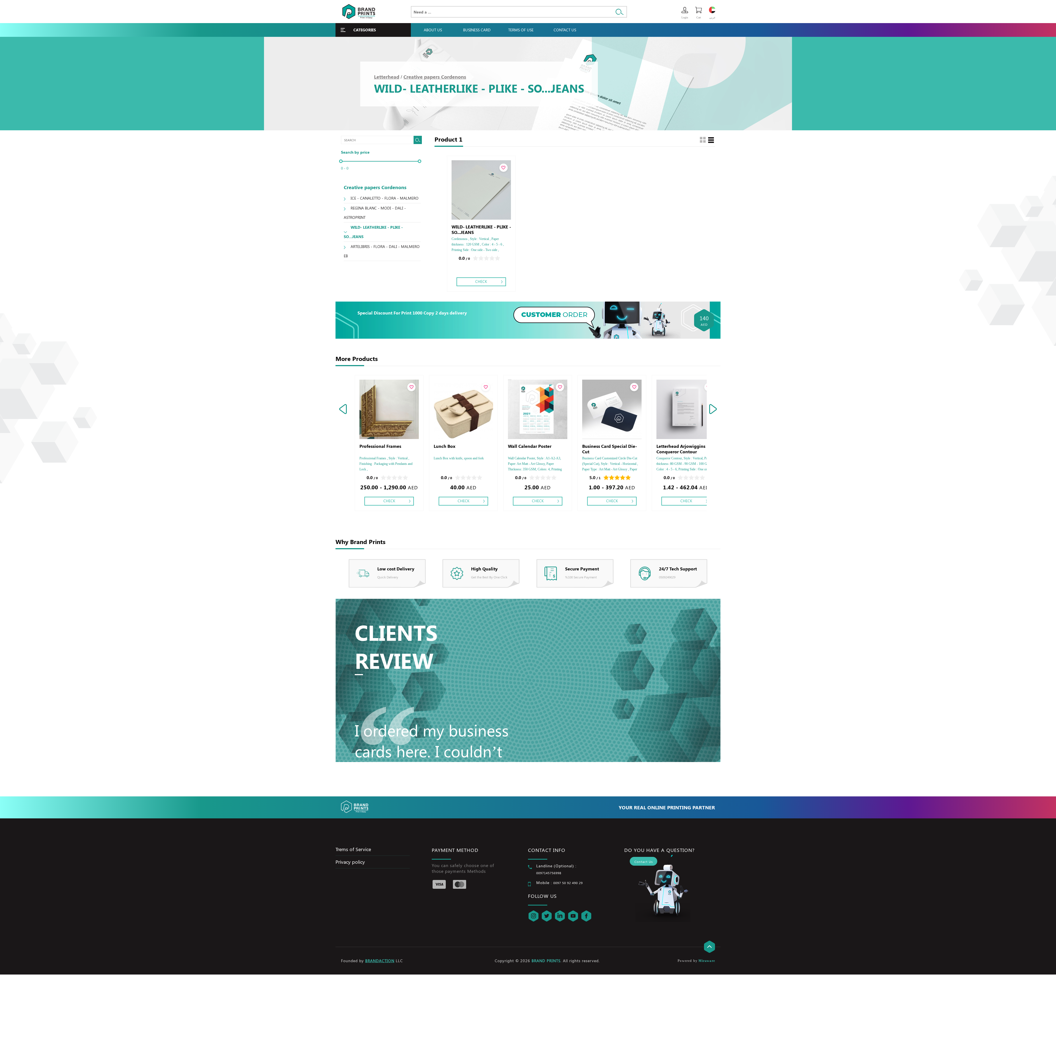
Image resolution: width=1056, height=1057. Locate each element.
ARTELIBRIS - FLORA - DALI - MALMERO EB (382, 251)
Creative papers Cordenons (434, 76)
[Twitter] (546, 915)
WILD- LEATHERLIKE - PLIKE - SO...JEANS (373, 232)
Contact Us (565, 29)
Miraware (706, 961)
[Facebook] (586, 915)
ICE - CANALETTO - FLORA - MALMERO (385, 198)
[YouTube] (573, 915)
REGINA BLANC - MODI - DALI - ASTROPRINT (375, 212)
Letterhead (386, 76)
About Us (433, 29)
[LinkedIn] (559, 915)
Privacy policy (350, 862)
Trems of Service (353, 849)
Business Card (477, 29)
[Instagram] (533, 915)
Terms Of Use (521, 29)
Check (481, 281)
